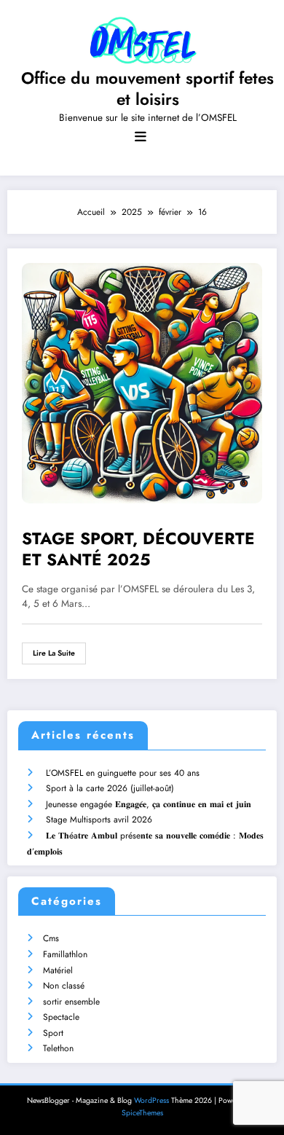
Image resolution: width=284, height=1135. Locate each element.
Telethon (58, 1048)
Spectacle (61, 1017)
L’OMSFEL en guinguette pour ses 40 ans (123, 772)
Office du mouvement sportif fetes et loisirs (147, 88)
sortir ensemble (71, 1001)
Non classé (63, 985)
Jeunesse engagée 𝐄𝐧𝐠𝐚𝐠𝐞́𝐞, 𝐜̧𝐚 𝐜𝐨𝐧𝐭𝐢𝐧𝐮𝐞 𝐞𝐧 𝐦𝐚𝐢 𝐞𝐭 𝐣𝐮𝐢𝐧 (148, 804)
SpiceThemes (142, 1112)
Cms (51, 938)
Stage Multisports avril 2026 (99, 819)
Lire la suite (54, 653)
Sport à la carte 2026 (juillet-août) (110, 788)
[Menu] (140, 137)
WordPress (151, 1100)
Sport (53, 1033)
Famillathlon (65, 954)
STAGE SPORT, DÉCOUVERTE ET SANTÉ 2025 (138, 549)
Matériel (58, 970)
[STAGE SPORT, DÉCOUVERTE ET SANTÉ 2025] (142, 382)
